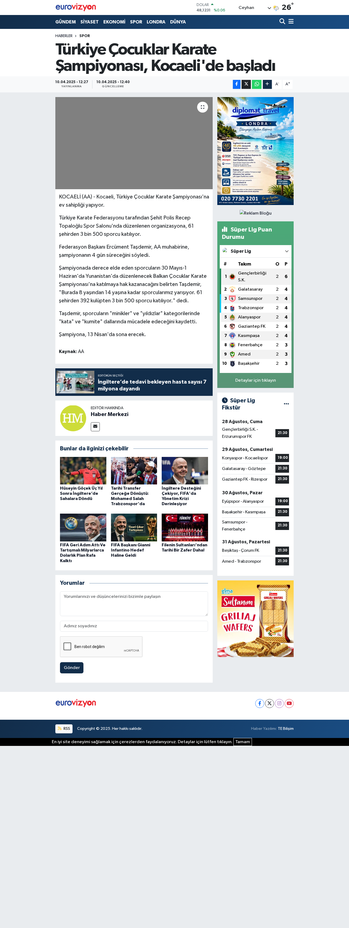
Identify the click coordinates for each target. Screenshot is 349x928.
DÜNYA (178, 22)
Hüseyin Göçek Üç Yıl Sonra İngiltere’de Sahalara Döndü (81, 493)
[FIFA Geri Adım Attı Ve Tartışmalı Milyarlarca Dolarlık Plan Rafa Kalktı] (83, 527)
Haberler (64, 36)
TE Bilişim (286, 729)
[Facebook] (259, 703)
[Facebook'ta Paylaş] (236, 84)
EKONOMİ (114, 22)
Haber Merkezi (109, 414)
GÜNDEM (65, 22)
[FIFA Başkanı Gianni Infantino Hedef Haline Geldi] (134, 527)
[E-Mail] (95, 426)
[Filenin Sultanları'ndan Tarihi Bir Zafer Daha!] (185, 527)
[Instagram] (279, 703)
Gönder (72, 667)
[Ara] (282, 22)
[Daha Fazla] (267, 84)
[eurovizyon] (75, 7)
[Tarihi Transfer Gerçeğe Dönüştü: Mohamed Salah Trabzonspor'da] (134, 470)
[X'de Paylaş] (246, 84)
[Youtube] (289, 703)
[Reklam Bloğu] (255, 151)
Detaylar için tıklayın (255, 380)
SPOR (136, 22)
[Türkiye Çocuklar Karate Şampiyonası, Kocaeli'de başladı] (134, 143)
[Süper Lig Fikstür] (286, 404)
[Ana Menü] (290, 22)
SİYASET (89, 22)
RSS (66, 729)
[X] (269, 703)
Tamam (242, 742)
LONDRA (156, 22)
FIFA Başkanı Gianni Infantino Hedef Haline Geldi (130, 550)
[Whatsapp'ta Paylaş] (256, 84)
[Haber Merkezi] (73, 418)
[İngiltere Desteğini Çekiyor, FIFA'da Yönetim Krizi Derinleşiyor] (185, 470)
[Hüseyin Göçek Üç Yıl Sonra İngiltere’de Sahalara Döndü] (83, 470)
